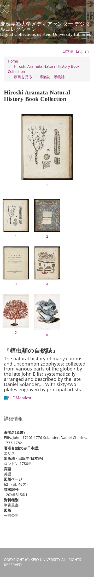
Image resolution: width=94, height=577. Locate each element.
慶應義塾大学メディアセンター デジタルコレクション (45, 25)
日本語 (67, 51)
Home (13, 61)
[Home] (8, 8)
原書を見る (23, 76)
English (82, 51)
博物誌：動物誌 (52, 76)
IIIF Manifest (20, 397)
